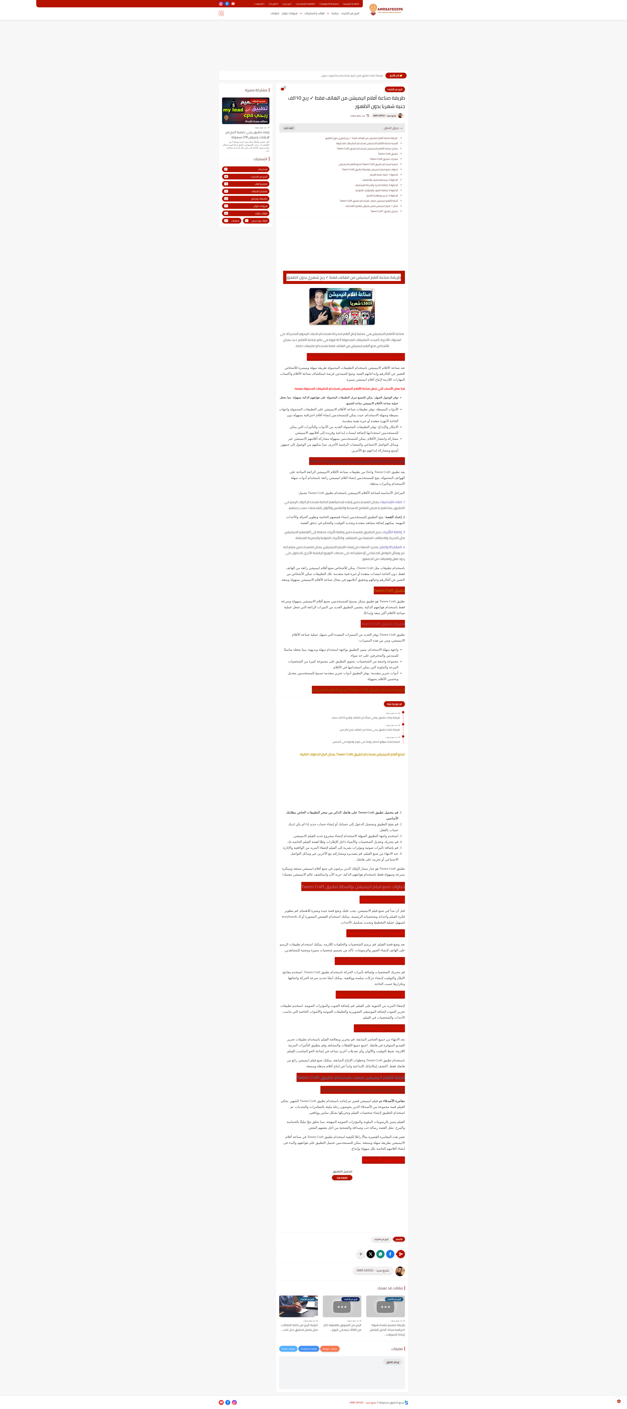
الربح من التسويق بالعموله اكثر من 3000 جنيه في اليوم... (342, 1327)
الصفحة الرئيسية (351, 4)
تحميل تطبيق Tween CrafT (384, 211)
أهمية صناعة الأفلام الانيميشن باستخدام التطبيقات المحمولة (367, 143)
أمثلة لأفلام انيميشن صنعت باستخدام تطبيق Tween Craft (369, 200)
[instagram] (221, 3)
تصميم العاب (246, 184)
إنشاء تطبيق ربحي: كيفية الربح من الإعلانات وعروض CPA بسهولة (247, 135)
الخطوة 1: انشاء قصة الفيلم (384, 174)
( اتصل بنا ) (273, 4)
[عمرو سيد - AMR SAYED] (386, 9)
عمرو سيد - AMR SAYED (384, 115)
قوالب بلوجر (246, 213)
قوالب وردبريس (256, 220)
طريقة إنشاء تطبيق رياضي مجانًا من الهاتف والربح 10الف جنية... (365, 718)
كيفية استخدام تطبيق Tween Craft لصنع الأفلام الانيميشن (368, 164)
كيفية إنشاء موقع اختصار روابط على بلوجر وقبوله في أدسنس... (365, 742)
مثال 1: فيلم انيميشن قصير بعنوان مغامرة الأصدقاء (371, 206)
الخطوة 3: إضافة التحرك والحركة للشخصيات (376, 185)
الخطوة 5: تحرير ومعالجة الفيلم (382, 195)
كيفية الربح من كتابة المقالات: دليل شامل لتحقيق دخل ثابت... (299, 1327)
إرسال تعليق (392, 1362)
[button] (390, 1254)
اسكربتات (246, 169)
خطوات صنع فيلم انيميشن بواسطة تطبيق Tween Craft (370, 169)
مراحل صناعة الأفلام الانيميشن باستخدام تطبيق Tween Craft (367, 148)
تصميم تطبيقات (246, 191)
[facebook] (227, 3)
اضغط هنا (342, 1177)
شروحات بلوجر (289, 13)
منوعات (275, 13)
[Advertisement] (313, 46)
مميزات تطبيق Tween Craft (384, 159)
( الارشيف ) (259, 4)
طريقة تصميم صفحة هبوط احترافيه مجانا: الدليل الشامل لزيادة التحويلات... (387, 1330)
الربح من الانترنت (350, 13)
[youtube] (233, 3)
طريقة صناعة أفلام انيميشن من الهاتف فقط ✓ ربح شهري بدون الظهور (361, 138)
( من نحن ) (287, 4)
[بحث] (221, 13)
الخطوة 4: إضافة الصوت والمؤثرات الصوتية (376, 190)
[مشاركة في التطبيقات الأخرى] (361, 1254)
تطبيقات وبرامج (246, 198)
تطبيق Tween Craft (388, 153)
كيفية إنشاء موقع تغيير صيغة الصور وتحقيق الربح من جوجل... (349, 75)
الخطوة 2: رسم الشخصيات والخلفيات (380, 179)
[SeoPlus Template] (406, 1402)
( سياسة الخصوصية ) (329, 4)
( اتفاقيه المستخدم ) (305, 4)
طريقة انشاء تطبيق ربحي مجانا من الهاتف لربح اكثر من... (369, 730)
